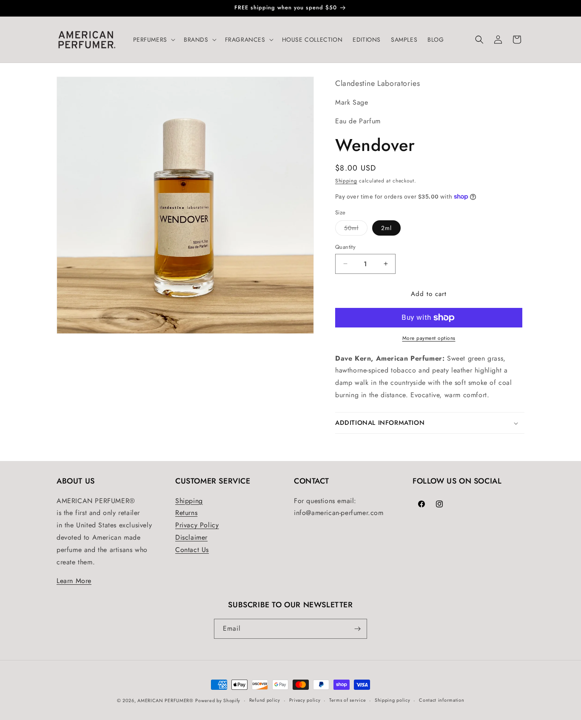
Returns (186, 513)
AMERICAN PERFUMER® (165, 700)
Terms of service (347, 700)
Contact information (441, 700)
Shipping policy (392, 700)
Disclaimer (191, 537)
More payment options (429, 338)
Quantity (345, 247)
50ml (355, 229)
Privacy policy (305, 700)
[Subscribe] (357, 629)
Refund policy (264, 700)
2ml (386, 228)
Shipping (346, 181)
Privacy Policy (197, 525)
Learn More (74, 581)
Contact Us (192, 550)
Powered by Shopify (217, 700)
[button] (153, 39)
